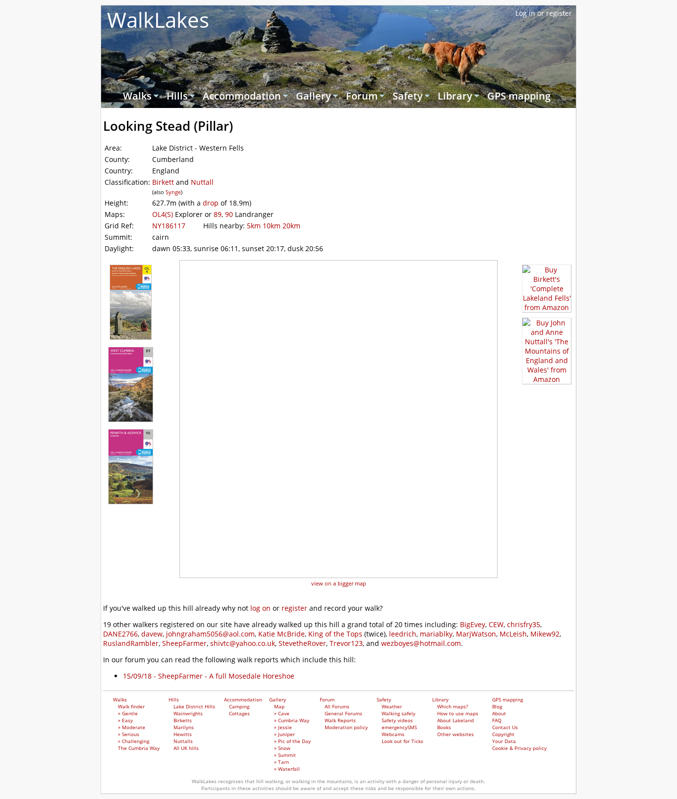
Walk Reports (340, 720)
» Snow (282, 748)
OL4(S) (162, 214)
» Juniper (284, 734)
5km (254, 225)
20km (291, 225)
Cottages (239, 713)
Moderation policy (346, 727)
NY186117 (168, 225)
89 (218, 214)
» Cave (281, 713)
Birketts (182, 720)
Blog (497, 706)
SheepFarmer (184, 643)
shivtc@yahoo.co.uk (242, 643)
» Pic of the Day (292, 741)
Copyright (503, 734)
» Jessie (283, 727)
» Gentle (128, 713)
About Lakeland (455, 720)
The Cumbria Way (139, 748)
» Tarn (281, 761)
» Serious (128, 734)
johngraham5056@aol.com (210, 634)
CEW (496, 624)
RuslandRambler (131, 643)
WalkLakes (158, 19)
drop (211, 203)
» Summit (285, 754)
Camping (239, 706)
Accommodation (242, 96)
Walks (137, 96)
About (499, 713)
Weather (392, 706)
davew (152, 634)
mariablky (436, 634)
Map (279, 706)
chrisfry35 (523, 624)
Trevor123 (346, 643)
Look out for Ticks (402, 741)
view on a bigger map (338, 583)
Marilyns (183, 727)
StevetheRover (302, 643)
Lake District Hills (194, 706)
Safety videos (397, 720)
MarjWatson (476, 634)
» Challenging (133, 741)
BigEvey (472, 624)
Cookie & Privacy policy (519, 748)
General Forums (343, 713)
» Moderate (131, 727)
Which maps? (452, 706)
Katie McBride (281, 634)
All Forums (337, 706)
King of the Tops (335, 634)
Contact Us (505, 727)
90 (229, 214)
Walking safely (398, 713)
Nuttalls (183, 741)
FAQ (497, 720)
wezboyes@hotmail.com (421, 643)
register (294, 608)
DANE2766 (120, 634)
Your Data (504, 741)
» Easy (125, 720)
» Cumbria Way (291, 720)
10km (272, 225)
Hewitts (182, 734)
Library (455, 96)
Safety (408, 96)
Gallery (313, 96)
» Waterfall (287, 768)
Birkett (163, 182)
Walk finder (131, 706)
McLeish (513, 634)
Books (444, 727)
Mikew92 (545, 634)
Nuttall (202, 182)
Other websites (455, 734)
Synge (173, 192)
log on (260, 608)
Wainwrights (188, 713)
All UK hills (186, 748)
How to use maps (457, 713)
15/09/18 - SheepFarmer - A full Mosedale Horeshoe (208, 676)
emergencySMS (399, 727)
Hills (177, 96)
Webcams (393, 734)
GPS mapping (519, 96)
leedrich (402, 634)
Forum (362, 96)
